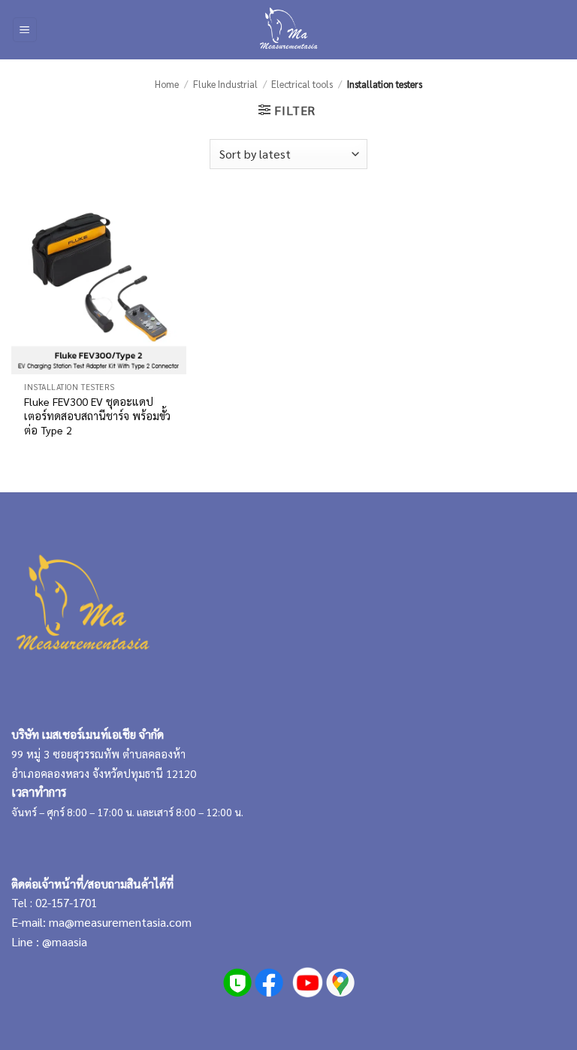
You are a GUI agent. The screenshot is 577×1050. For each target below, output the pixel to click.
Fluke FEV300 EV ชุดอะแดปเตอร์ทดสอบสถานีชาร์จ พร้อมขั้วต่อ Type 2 (97, 415)
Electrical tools (302, 83)
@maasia (64, 941)
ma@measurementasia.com (120, 922)
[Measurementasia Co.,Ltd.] (289, 30)
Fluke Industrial (225, 83)
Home (167, 83)
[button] (25, 29)
